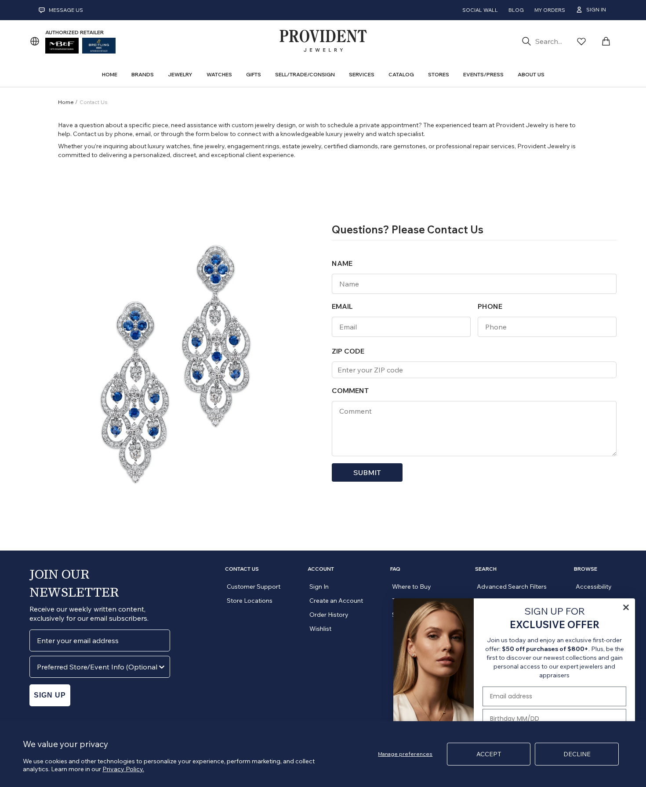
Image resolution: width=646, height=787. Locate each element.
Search (486, 569)
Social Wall (480, 10)
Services (361, 74)
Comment (350, 390)
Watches (219, 74)
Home (66, 102)
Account (321, 569)
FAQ (395, 569)
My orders (549, 10)
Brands (142, 74)
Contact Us (242, 569)
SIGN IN (596, 9)
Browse (585, 569)
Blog (516, 10)
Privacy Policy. (123, 769)
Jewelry (180, 74)
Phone (490, 306)
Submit (367, 472)
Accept (488, 754)
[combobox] (97, 666)
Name (342, 263)
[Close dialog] (626, 607)
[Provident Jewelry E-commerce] (323, 41)
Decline (577, 754)
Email (342, 306)
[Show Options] (161, 666)
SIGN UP (50, 695)
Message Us (66, 10)
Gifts (253, 74)
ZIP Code (348, 351)
